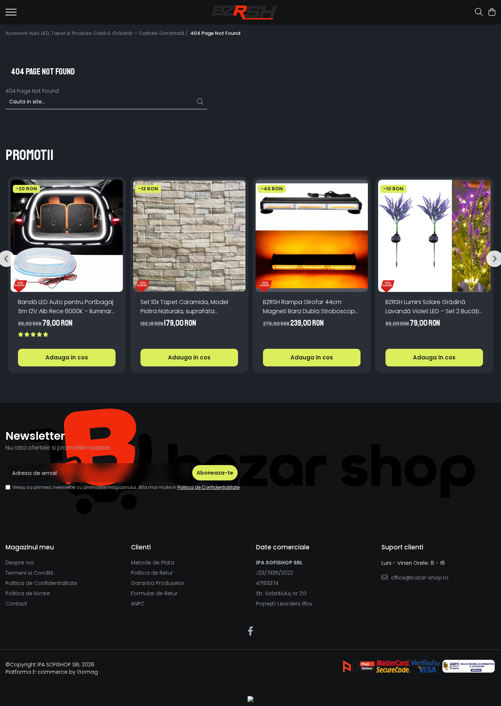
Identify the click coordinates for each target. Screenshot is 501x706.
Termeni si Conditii (29, 573)
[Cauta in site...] (479, 12)
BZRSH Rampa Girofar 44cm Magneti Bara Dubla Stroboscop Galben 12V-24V (309, 307)
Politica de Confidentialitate (208, 487)
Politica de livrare (28, 593)
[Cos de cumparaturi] (491, 12)
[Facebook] (250, 631)
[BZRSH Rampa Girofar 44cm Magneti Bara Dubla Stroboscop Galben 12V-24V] (312, 236)
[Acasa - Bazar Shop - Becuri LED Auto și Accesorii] (244, 12)
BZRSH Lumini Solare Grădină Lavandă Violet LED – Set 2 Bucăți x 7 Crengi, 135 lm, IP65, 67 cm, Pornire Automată (434, 307)
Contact (16, 603)
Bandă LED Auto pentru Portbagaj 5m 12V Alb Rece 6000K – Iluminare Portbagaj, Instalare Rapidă (66, 307)
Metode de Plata (152, 562)
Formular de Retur (154, 593)
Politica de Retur (152, 573)
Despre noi (20, 562)
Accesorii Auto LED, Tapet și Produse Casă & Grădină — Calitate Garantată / (97, 33)
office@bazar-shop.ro (419, 577)
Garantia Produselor (157, 583)
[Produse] (11, 14)
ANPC (138, 603)
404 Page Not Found (215, 33)
